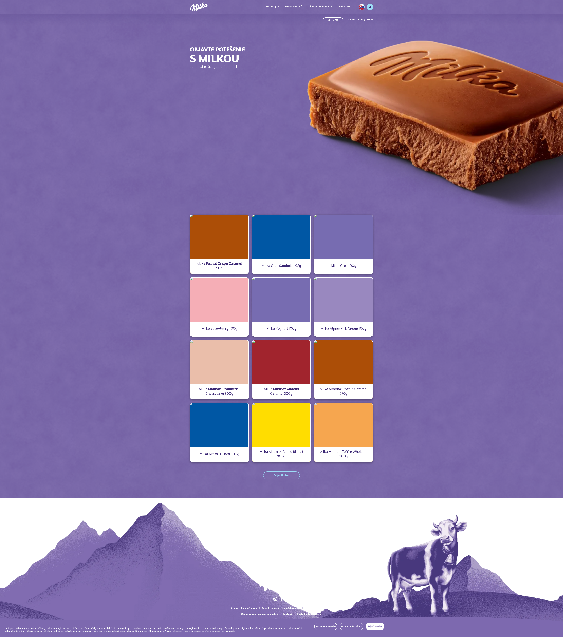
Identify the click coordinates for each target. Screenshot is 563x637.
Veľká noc (344, 7)
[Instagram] (275, 599)
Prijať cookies (375, 626)
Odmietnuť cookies (351, 626)
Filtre (331, 20)
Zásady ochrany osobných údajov (281, 608)
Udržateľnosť (293, 7)
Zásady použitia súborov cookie (259, 614)
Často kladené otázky (309, 614)
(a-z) (359, 20)
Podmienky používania (244, 608)
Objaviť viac (281, 475)
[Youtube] (288, 599)
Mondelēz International (318, 608)
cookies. (230, 631)
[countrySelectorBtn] (362, 7)
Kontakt (287, 614)
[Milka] (199, 6)
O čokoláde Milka (318, 7)
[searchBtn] (370, 7)
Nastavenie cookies (325, 626)
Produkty (270, 7)
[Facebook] (281, 599)
